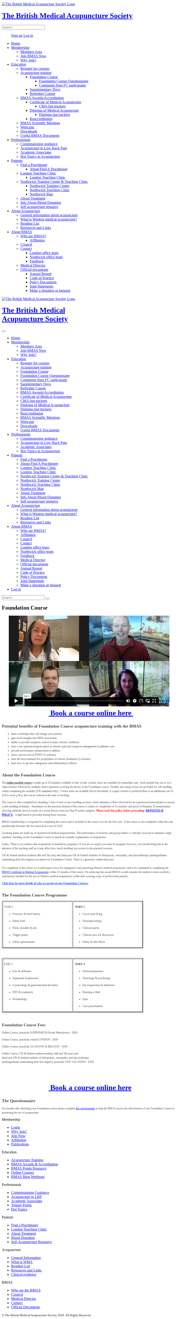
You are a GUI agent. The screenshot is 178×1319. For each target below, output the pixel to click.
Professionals (20, 140)
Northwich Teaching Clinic (50, 190)
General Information (26, 1258)
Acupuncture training (35, 73)
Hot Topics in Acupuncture (40, 156)
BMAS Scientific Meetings (40, 123)
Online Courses (22, 1173)
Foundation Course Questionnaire (63, 81)
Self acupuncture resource (39, 207)
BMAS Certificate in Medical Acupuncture (25, 872)
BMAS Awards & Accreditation (34, 1164)
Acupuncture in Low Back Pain (43, 148)
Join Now (18, 1136)
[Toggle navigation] (4, 331)
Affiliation (37, 240)
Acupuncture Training (27, 1160)
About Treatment (32, 198)
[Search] (47, 598)
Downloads (28, 131)
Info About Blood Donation (40, 203)
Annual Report (40, 274)
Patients (16, 161)
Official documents (34, 270)
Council (26, 244)
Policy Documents (43, 282)
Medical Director (32, 265)
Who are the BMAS (26, 1290)
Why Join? (28, 60)
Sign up (16, 35)
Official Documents (25, 1307)
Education (18, 64)
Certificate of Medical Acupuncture (55, 102)
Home (15, 43)
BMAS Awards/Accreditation (42, 98)
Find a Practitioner (33, 165)
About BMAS (21, 232)
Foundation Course (44, 77)
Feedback (37, 261)
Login (15, 1127)
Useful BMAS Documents (39, 136)
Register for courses (34, 68)
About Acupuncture (25, 211)
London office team (44, 253)
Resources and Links (35, 228)
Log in (28, 35)
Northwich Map (41, 194)
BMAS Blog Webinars (27, 1177)
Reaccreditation (41, 119)
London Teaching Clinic (38, 173)
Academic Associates (35, 152)
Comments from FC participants (62, 85)
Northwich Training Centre (49, 186)
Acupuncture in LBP (26, 1197)
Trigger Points (21, 1205)
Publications (20, 1144)
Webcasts (27, 127)
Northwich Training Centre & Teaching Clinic (54, 182)
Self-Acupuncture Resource (31, 1242)
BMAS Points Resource (28, 1168)
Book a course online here (90, 713)
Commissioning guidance (38, 144)
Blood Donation (23, 1238)
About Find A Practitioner (48, 169)
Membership (20, 48)
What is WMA (22, 1262)
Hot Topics (19, 1209)
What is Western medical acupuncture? (48, 219)
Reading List (29, 223)
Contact (26, 249)
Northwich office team (46, 257)
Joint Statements (41, 286)
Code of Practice (42, 278)
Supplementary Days (45, 89)
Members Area (31, 52)
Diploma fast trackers (54, 115)
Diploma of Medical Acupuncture (54, 110)
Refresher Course (42, 94)
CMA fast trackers (52, 106)
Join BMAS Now (33, 56)
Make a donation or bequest (50, 290)
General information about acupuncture (49, 215)
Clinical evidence (23, 1274)
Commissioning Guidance (30, 1193)
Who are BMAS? (33, 236)
